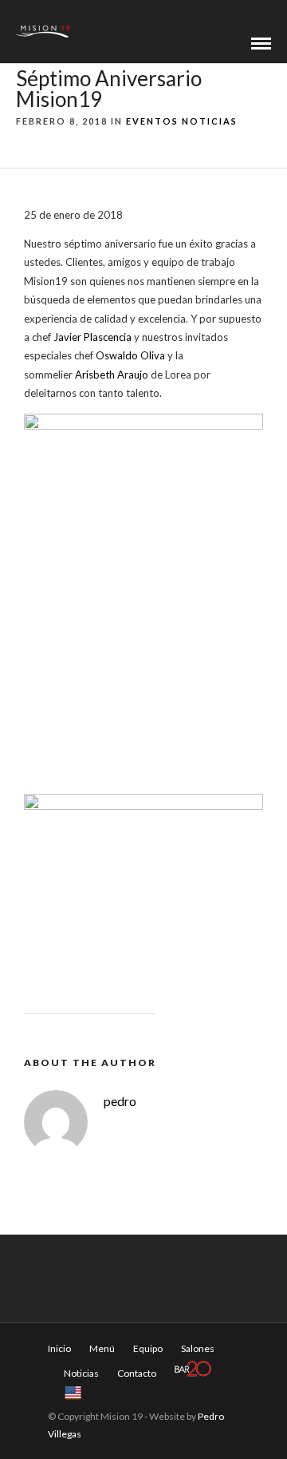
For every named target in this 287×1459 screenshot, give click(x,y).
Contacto (136, 1373)
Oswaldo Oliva (130, 355)
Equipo (148, 1348)
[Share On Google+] (96, 1426)
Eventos (152, 121)
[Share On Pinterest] (71, 1426)
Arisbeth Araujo (111, 374)
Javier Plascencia (92, 337)
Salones (197, 1348)
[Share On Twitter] (47, 1426)
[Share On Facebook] (25, 1426)
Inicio (59, 1348)
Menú (102, 1348)
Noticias (210, 121)
